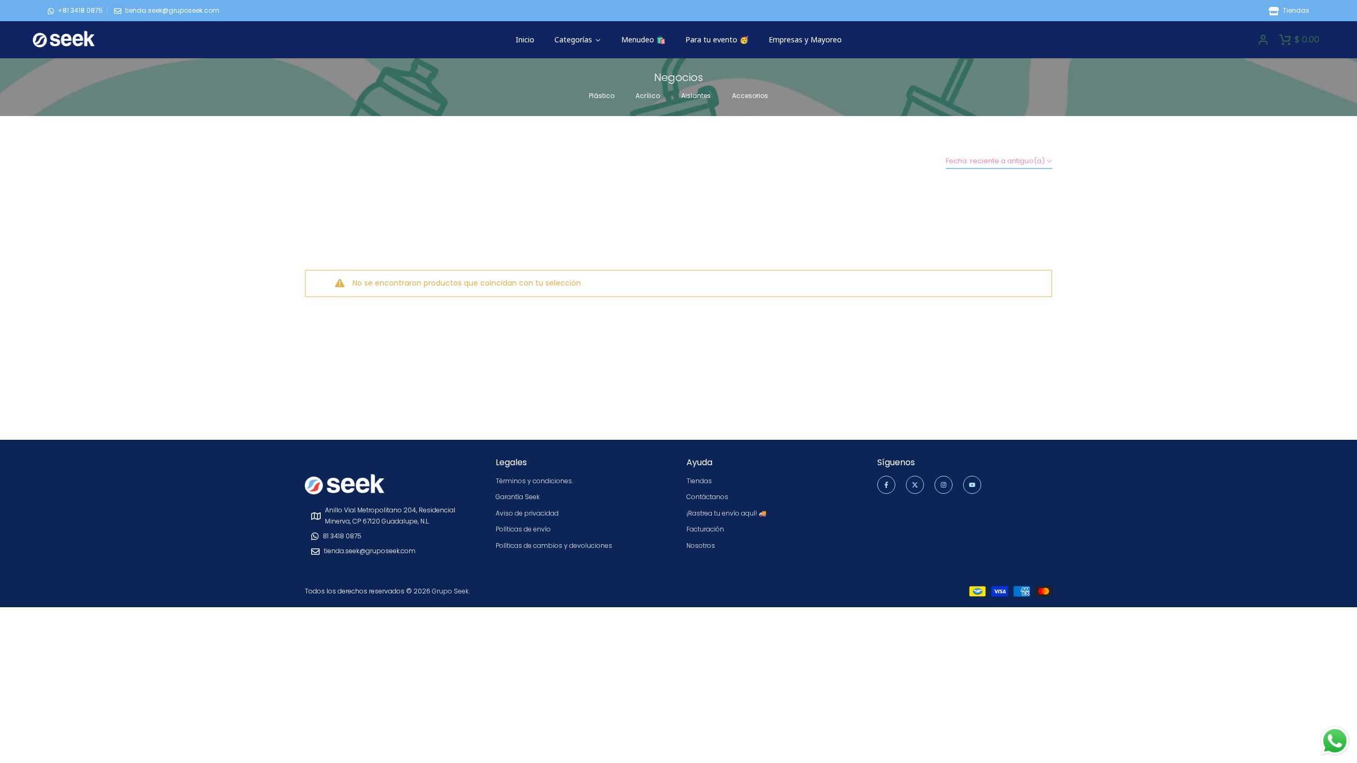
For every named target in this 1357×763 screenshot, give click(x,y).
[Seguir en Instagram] (944, 485)
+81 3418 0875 (80, 10)
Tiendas (1295, 10)
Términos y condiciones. (534, 480)
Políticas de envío (523, 529)
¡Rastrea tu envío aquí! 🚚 (726, 513)
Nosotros (700, 545)
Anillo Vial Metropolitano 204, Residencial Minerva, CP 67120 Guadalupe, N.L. (390, 515)
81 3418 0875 (342, 535)
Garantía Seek (518, 496)
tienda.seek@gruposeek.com (172, 10)
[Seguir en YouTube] (972, 485)
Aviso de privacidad (527, 513)
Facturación (705, 529)
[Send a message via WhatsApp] (1335, 741)
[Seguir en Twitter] (915, 485)
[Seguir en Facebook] (886, 485)
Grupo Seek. (451, 591)
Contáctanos (707, 496)
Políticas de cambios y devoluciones (554, 545)
